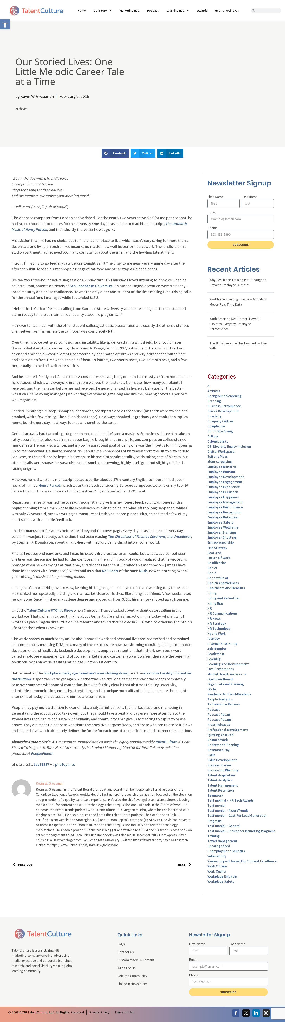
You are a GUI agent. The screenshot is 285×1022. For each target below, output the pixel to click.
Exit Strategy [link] (217, 547)
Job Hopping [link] (217, 648)
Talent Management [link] (222, 785)
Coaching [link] (214, 416)
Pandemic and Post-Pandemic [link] (229, 694)
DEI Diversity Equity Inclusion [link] (229, 446)
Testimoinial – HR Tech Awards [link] (230, 800)
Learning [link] (214, 659)
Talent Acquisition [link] (221, 775)
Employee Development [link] (225, 476)
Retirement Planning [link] (223, 745)
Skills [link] (211, 755)
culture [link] (212, 436)
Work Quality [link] (217, 871)
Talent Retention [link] (220, 790)
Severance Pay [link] (218, 750)
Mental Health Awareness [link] (226, 674)
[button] (115, 153)
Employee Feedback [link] (222, 492)
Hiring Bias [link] (215, 603)
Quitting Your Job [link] (220, 734)
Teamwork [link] (215, 795)
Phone (212, 227)
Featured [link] (214, 552)
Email (211, 212)
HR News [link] (214, 618)
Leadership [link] (215, 653)
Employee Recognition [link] (224, 512)
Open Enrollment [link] (220, 679)
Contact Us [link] (125, 952)
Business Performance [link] (224, 406)
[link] (5, 24)
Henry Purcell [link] (49, 485)
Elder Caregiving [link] (219, 461)
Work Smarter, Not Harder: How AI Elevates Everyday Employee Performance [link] (234, 324)
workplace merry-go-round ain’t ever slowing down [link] (86, 673)
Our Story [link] (100, 10)
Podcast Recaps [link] (219, 719)
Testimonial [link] (216, 805)
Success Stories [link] (219, 765)
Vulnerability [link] (216, 856)
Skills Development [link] (222, 760)
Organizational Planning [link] (225, 684)
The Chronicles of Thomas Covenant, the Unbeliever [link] (149, 536)
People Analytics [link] (220, 699)
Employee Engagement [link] (225, 482)
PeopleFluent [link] (42, 753)
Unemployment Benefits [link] (226, 851)
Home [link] (82, 10)
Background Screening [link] (224, 396)
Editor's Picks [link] (217, 456)
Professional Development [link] (227, 729)
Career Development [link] (223, 411)
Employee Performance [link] (225, 507)
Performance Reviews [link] (223, 704)
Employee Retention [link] (223, 517)
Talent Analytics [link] (219, 780)
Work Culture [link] (217, 866)
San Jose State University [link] (91, 285)
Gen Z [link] (211, 573)
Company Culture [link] (220, 421)
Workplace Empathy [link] (222, 876)
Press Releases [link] (218, 724)
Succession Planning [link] (222, 770)
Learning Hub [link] (175, 10)
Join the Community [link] (132, 976)
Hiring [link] (211, 593)
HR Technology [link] (219, 628)
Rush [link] (143, 570)
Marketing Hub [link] (129, 10)
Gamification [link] (217, 563)
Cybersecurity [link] (217, 441)
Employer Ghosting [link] (221, 537)
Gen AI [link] (212, 568)
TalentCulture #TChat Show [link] (50, 610)
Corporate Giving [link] (220, 431)
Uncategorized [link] (218, 846)
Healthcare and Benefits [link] (226, 588)
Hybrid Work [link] (216, 633)
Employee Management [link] (225, 502)
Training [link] (213, 836)
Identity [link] (213, 638)
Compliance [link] (216, 426)
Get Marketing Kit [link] (227, 10)
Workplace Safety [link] (220, 881)
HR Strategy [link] (216, 623)
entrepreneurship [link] (220, 542)
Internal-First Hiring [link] (222, 643)
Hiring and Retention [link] (223, 598)
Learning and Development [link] (228, 664)
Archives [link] (21, 108)
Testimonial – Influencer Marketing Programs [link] (241, 831)
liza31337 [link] (41, 764)
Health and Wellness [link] (223, 583)
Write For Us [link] (126, 968)
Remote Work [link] (217, 739)
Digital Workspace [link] (221, 451)
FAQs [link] (121, 944)
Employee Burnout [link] (221, 471)
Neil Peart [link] (110, 570)
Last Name (249, 196)
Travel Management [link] (222, 841)
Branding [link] (214, 401)
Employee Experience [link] (223, 487)
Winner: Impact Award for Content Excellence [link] (242, 861)
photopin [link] (63, 764)
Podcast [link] (153, 10)
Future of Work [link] (218, 557)
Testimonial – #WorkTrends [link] (227, 810)
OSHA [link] (211, 689)
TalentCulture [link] (166, 741)
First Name (215, 196)
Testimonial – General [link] (223, 826)
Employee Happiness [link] (223, 497)
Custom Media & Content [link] (135, 960)
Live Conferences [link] (220, 669)
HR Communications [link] (222, 613)
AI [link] (208, 386)
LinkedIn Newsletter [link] (132, 983)
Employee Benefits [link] (221, 466)
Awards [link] (202, 10)
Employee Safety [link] (220, 522)
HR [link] (209, 608)
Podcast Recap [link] (218, 714)
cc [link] (73, 764)
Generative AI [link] (217, 578)
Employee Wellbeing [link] (222, 527)
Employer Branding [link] (221, 532)
